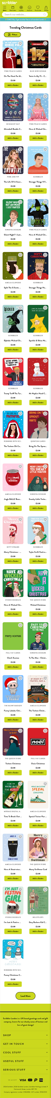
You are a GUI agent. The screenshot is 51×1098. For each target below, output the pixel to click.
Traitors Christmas (13, 763)
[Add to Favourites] (20, 43)
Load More (25, 996)
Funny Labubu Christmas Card (16, 710)
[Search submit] (45, 14)
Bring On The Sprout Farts (40, 446)
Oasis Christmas (38, 763)
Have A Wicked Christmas (40, 129)
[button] (25, 1035)
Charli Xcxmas (13, 657)
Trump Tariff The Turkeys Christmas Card (21, 393)
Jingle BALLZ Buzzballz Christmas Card (20, 499)
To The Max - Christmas (39, 657)
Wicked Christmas (38, 605)
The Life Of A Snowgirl (13, 181)
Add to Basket (13, 85)
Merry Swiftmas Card (38, 869)
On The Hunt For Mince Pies (16, 76)
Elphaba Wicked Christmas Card (17, 340)
